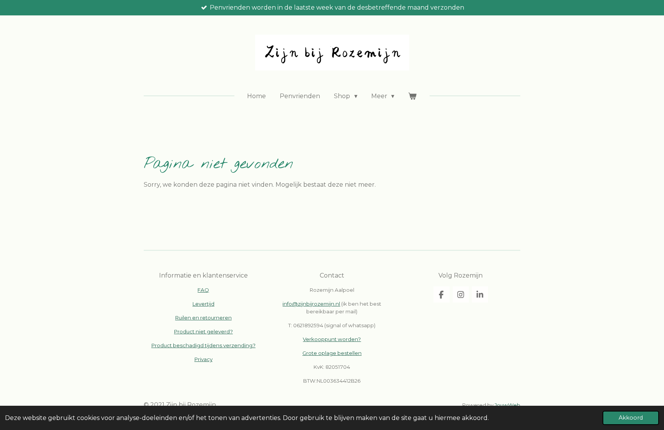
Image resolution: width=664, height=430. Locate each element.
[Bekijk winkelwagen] (412, 96)
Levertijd (203, 304)
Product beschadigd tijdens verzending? (203, 345)
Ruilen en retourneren (203, 318)
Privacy (203, 359)
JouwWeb (507, 405)
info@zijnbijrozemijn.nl (311, 304)
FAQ (203, 290)
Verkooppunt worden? (332, 339)
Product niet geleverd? (203, 331)
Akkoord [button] (631, 417)
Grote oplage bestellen (332, 353)
